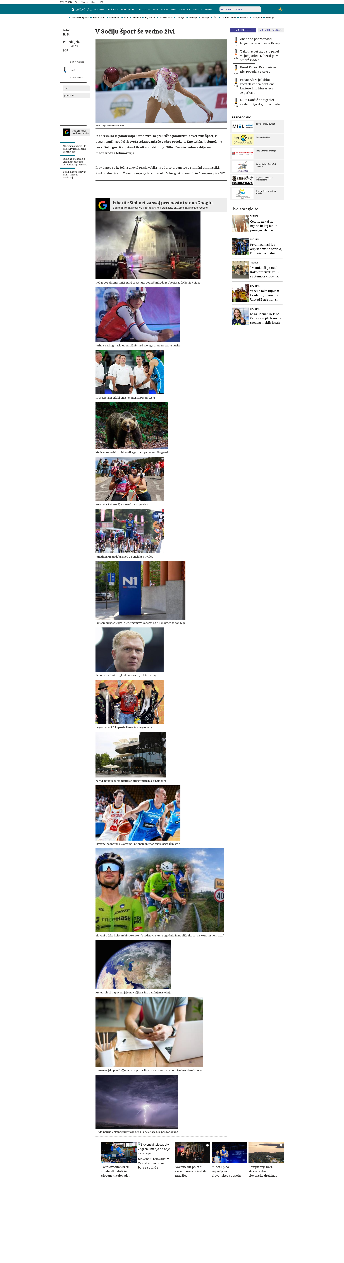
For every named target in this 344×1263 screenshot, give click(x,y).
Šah (215, 17)
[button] (62, 9)
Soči (66, 88)
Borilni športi (99, 17)
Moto (208, 10)
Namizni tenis (166, 17)
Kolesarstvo (128, 10)
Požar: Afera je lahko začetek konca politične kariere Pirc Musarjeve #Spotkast (257, 86)
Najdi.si (84, 2)
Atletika (197, 10)
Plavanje (193, 17)
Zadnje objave (271, 30)
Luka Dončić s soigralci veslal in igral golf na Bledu (260, 102)
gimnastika (69, 95)
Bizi (76, 2)
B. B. (66, 34)
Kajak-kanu (150, 17)
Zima (155, 10)
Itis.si (93, 2)
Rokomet (144, 10)
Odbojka (181, 17)
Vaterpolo (257, 17)
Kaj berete (243, 30)
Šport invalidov (228, 17)
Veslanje (270, 17)
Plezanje (205, 17)
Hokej (164, 10)
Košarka (113, 10)
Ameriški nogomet (80, 17)
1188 (100, 2)
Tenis (174, 10)
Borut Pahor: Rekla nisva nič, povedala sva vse (258, 69)
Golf (126, 17)
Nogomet (99, 10)
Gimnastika (114, 17)
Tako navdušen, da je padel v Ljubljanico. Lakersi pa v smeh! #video (259, 56)
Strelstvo (244, 17)
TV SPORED (66, 2)
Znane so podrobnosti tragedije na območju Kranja (260, 41)
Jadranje (137, 17)
